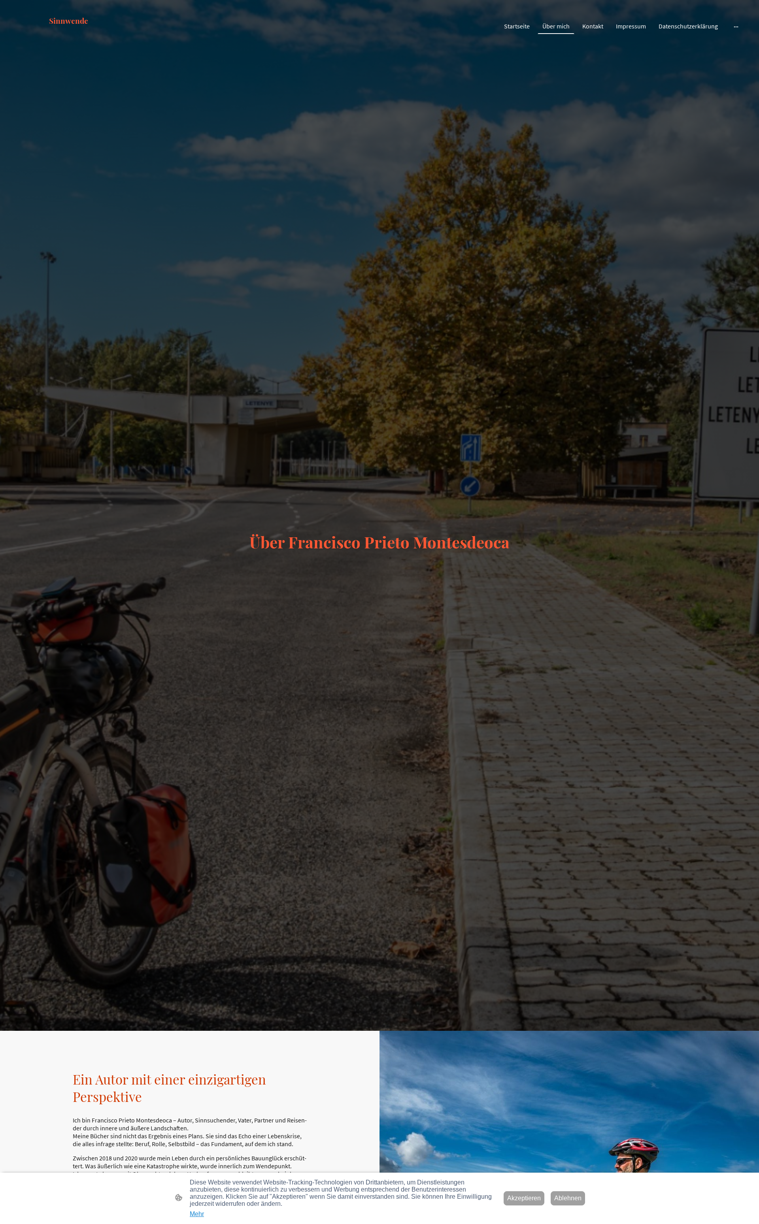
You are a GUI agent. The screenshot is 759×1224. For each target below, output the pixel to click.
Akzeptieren (524, 1198)
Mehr (197, 1214)
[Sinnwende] (68, 42)
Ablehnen (568, 1198)
